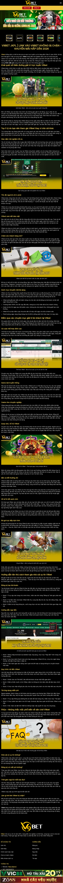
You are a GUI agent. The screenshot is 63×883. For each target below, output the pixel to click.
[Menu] (61, 3)
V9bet (3, 834)
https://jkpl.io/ (12, 867)
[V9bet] (31, 3)
